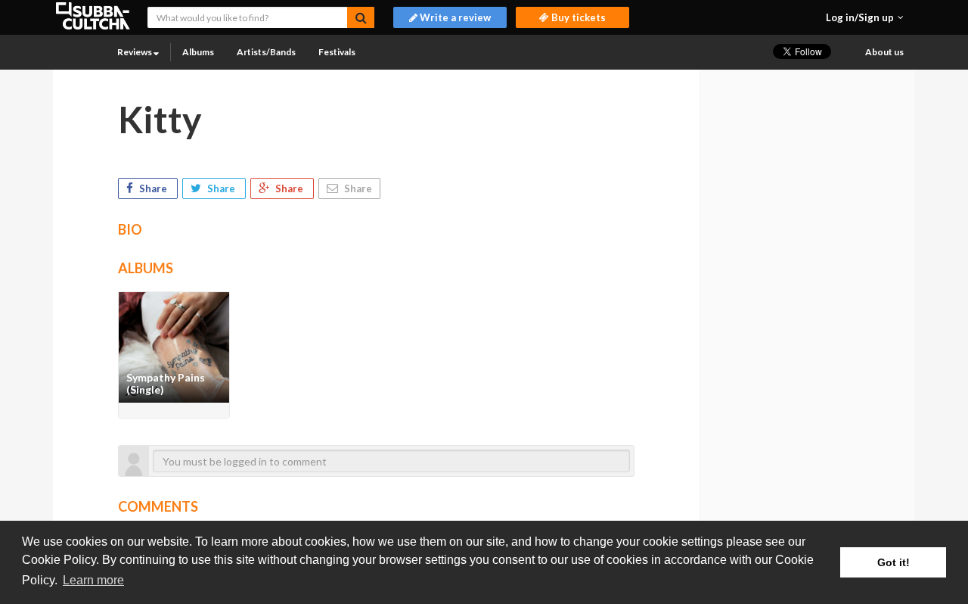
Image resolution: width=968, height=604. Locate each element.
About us (884, 52)
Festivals (336, 52)
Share (153, 188)
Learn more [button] (93, 580)
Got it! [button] (893, 562)
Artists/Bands (266, 52)
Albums (198, 52)
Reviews (135, 52)
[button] (864, 17)
